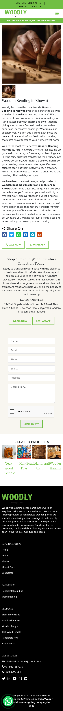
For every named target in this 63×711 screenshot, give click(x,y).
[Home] (17, 498)
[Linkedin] (8, 678)
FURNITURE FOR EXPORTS (28, 3)
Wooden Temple (10, 626)
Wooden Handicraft (48, 465)
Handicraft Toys (18, 465)
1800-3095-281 (12, 671)
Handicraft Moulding (12, 590)
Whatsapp (38, 244)
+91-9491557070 (13, 666)
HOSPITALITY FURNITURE (30, 6)
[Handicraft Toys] (17, 452)
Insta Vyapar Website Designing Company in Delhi (33, 702)
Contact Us (7, 572)
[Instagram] (20, 678)
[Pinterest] (25, 678)
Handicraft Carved (11, 620)
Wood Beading (9, 596)
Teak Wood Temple (11, 631)
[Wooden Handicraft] (47, 452)
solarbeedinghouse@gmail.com (22, 661)
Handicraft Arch (33, 465)
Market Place (8, 567)
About (5, 555)
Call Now (14, 244)
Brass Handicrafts (11, 614)
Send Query (31, 423)
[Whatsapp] (8, 701)
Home (5, 549)
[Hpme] (16, 13)
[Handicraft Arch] (32, 452)
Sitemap (6, 561)
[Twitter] (3, 678)
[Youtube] (15, 678)
